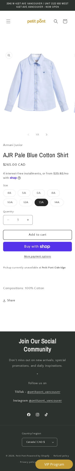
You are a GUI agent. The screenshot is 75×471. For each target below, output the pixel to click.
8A (55, 194)
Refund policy (61, 456)
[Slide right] (46, 134)
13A (41, 202)
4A (12, 194)
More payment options (37, 256)
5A (26, 194)
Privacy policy (28, 462)
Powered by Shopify (38, 455)
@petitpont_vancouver (43, 392)
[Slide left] (28, 134)
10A (12, 203)
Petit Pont (21, 455)
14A (59, 203)
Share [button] (11, 300)
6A (41, 194)
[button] (8, 21)
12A (28, 203)
